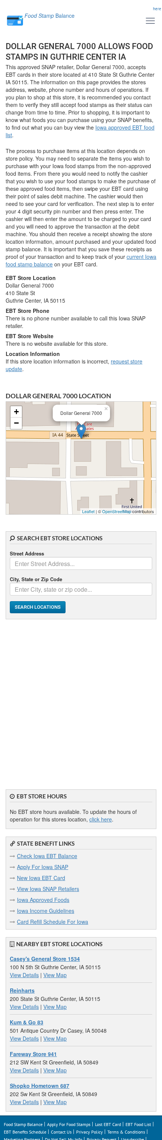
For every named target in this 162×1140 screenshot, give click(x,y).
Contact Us (61, 1132)
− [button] (16, 423)
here (157, 8)
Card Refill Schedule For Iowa (52, 921)
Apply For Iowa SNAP (42, 867)
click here (100, 819)
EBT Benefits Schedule (25, 1132)
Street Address (27, 553)
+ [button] (16, 411)
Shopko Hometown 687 (39, 1085)
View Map (55, 975)
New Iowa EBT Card (41, 878)
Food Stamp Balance (23, 1124)
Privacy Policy (89, 1132)
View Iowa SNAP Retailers (48, 889)
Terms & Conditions (126, 1132)
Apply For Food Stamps (68, 1124)
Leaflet (88, 511)
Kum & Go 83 (26, 1022)
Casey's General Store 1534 (45, 958)
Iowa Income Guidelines (45, 910)
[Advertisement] (81, 700)
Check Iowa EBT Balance (47, 856)
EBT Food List (138, 1124)
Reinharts (22, 990)
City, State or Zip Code (36, 579)
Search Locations (38, 607)
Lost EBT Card (108, 1124)
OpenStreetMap (116, 511)
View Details (24, 975)
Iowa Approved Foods (43, 899)
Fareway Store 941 (33, 1054)
